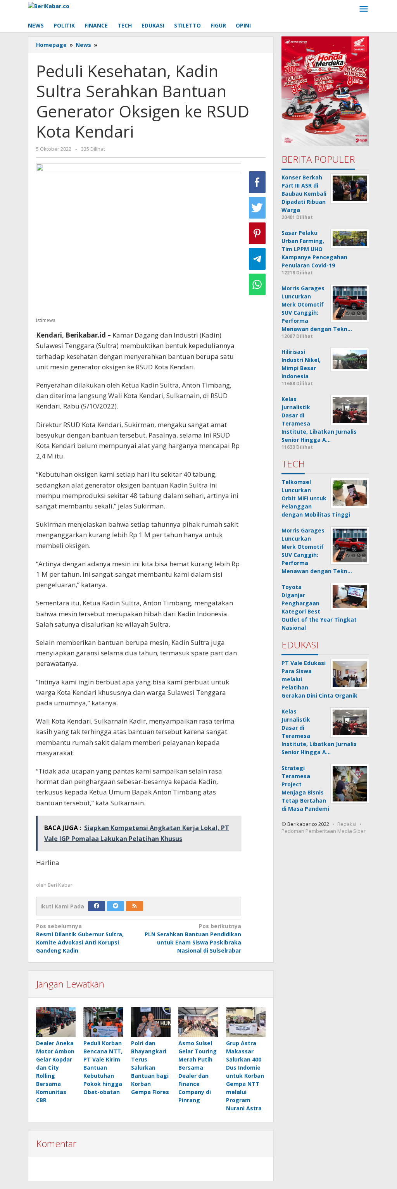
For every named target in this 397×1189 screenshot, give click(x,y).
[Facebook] (96, 906)
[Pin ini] (257, 233)
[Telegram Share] (257, 259)
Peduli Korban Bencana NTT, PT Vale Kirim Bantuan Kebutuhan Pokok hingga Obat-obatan (103, 1067)
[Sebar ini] (257, 182)
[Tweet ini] (257, 208)
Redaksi (346, 823)
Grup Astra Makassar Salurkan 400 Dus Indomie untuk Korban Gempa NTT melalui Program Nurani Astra (245, 1075)
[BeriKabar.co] (48, 5)
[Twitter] (115, 906)
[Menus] (363, 9)
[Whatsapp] (257, 284)
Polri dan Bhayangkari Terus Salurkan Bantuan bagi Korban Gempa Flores (150, 1067)
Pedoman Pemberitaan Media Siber (323, 830)
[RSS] (134, 906)
